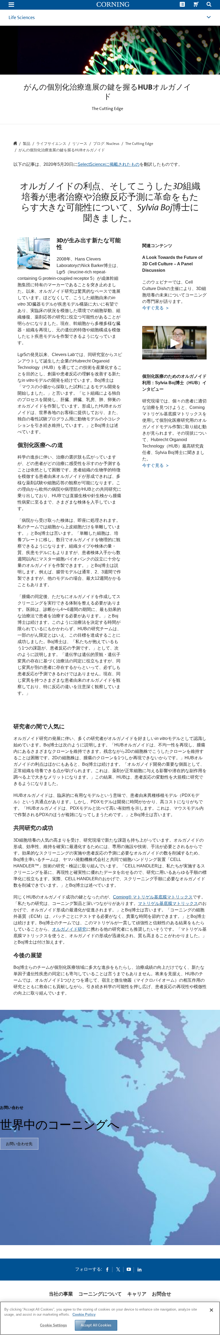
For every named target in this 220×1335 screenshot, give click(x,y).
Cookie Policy (84, 1314)
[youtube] (129, 1269)
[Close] (211, 1310)
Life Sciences (22, 17)
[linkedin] (139, 1269)
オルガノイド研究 (69, 929)
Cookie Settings (53, 1325)
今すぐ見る (153, 308)
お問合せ (161, 1294)
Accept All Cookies (96, 1325)
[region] (110, 1318)
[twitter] (118, 1269)
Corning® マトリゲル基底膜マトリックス (153, 897)
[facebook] (107, 1269)
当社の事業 (61, 1294)
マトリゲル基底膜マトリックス (168, 903)
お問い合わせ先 (19, 1143)
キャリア (136, 1294)
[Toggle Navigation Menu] (11, 5)
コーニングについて (100, 1294)
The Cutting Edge (139, 144)
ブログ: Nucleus (106, 144)
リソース (79, 144)
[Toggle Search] (209, 5)
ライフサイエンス (51, 144)
